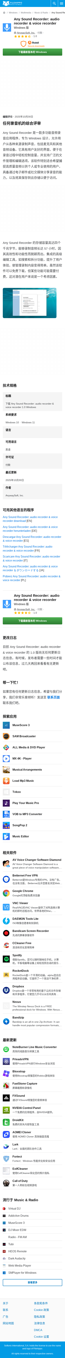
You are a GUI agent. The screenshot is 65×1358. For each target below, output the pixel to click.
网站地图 (8, 1323)
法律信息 (39, 1323)
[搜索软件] (54, 3)
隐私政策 (39, 1316)
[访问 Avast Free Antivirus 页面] (32, 44)
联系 (5, 1309)
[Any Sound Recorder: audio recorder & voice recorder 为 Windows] (7, 27)
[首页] (4, 12)
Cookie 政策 (41, 1309)
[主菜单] (61, 3)
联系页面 (53, 697)
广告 (5, 1316)
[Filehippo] (12, 3)
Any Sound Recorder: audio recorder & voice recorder (36, 23)
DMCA (38, 1329)
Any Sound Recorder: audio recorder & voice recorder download (30, 519)
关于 (5, 1303)
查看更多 (32, 1282)
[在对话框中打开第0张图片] (30, 303)
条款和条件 (41, 1303)
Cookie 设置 (41, 1336)
